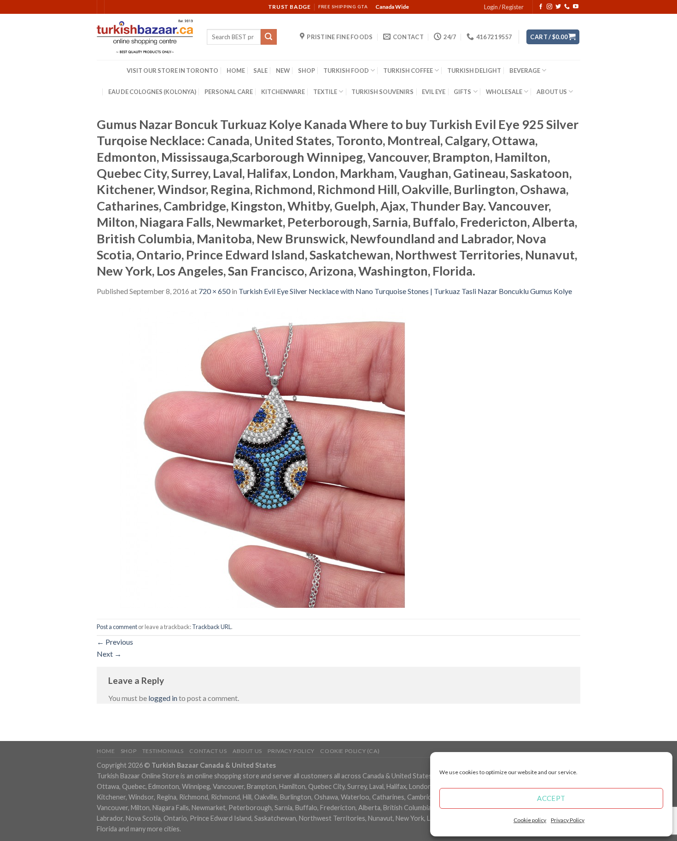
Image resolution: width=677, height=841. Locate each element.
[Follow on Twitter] (558, 7)
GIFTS (462, 91)
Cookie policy (530, 820)
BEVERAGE (524, 70)
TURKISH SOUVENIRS (382, 91)
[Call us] (567, 7)
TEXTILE (325, 91)
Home (106, 750)
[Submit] (268, 37)
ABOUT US (552, 91)
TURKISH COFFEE (408, 70)
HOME (236, 70)
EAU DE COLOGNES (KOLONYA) (152, 91)
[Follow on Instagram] (549, 7)
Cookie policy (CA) (349, 750)
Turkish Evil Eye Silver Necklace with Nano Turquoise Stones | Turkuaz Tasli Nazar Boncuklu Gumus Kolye (405, 291)
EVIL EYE (433, 91)
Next (109, 653)
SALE (260, 70)
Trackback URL (211, 626)
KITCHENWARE (283, 91)
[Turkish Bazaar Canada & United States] (145, 36)
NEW (283, 70)
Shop (128, 750)
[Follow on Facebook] (540, 7)
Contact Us (208, 750)
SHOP (306, 70)
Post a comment (117, 626)
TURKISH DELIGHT (474, 70)
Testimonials (163, 750)
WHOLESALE (504, 91)
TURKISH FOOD (346, 70)
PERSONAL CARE (228, 91)
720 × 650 (214, 291)
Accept (551, 798)
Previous (115, 641)
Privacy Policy (567, 820)
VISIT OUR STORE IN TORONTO (172, 70)
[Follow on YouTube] (575, 7)
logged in (162, 698)
